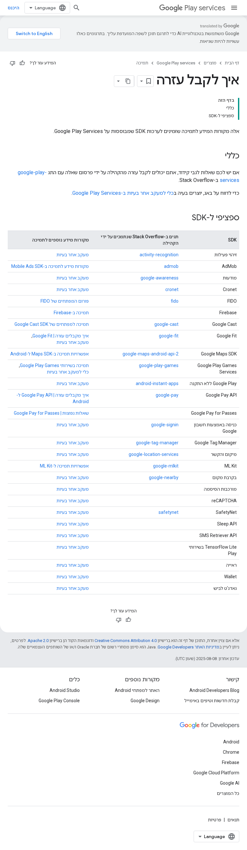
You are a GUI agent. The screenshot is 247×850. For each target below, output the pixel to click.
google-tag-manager (157, 442)
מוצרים (210, 63)
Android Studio (65, 690)
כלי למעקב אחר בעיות (68, 371)
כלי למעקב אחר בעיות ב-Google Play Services (123, 193)
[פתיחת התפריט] (234, 7)
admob (171, 266)
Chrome (231, 752)
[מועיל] (22, 63)
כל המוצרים (228, 793)
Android (231, 741)
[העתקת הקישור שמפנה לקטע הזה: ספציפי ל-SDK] (185, 218)
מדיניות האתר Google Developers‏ (188, 647)
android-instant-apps (157, 383)
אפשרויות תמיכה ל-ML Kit (64, 465)
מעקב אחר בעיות (73, 254)
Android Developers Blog (214, 690)
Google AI (229, 783)
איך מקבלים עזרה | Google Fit (60, 335)
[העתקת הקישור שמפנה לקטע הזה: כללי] (218, 156)
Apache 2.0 (38, 640)
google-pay (167, 395)
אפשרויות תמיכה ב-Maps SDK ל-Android (49, 353)
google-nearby (163, 477)
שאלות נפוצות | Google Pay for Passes (51, 413)
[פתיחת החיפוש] (76, 8)
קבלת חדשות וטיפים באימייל (211, 700)
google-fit (168, 335)
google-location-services (153, 454)
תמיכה (142, 63)
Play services (204, 8)
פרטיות (214, 819)
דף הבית (232, 63)
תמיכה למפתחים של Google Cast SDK (51, 324)
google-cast (166, 324)
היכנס (13, 7)
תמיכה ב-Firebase (71, 312)
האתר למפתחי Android (137, 690)
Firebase (230, 762)
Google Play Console (59, 700)
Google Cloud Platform (216, 772)
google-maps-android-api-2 (150, 353)
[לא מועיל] (12, 63)
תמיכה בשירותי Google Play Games (54, 365)
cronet (171, 289)
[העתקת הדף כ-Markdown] (128, 81)
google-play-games (158, 365)
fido (174, 301)
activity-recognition (159, 254)
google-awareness (159, 277)
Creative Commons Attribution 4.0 (126, 640)
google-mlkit (165, 465)
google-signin (164, 424)
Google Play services (176, 63)
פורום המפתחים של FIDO (65, 301)
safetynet (168, 512)
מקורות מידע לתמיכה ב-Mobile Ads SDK (50, 266)
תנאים (233, 819)
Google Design (145, 700)
